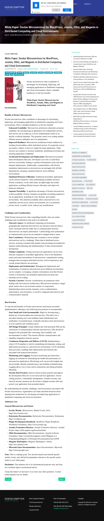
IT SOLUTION (94, 202)
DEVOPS (74, 209)
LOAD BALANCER (19, 74)
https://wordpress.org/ (17, 419)
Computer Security (77, 227)
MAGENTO (26, 72)
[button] (75, 4)
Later (56, 10)
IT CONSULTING (91, 160)
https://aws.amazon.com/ (18, 444)
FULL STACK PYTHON (78, 216)
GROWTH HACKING (78, 199)
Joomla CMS (92, 195)
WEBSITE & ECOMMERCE (79, 153)
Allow (67, 10)
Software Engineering (78, 160)
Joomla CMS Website (78, 220)
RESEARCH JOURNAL (78, 170)
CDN (12, 74)
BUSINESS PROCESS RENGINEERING (83, 213)
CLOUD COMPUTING (10, 72)
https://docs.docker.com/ (18, 413)
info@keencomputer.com (61, 508)
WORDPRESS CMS (77, 192)
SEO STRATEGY (90, 185)
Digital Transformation (78, 167)
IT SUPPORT (75, 206)
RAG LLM (89, 188)
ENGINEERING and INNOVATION (81, 156)
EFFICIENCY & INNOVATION (80, 202)
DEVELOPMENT (49, 72)
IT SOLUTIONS (88, 181)
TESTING (41, 72)
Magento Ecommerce (78, 188)
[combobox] (82, 143)
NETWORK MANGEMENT (79, 195)
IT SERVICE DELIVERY (92, 199)
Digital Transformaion (78, 174)
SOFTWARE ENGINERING (79, 177)
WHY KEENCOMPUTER (78, 163)
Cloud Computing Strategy (30, 69)
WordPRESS (34, 72)
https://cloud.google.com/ (19, 450)
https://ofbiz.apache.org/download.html (30, 430)
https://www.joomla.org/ (37, 425)
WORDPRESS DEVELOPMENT (80, 224)
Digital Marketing (77, 181)
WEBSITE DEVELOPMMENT (89, 206)
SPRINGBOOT (58, 72)
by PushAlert (37, 12)
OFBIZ (7, 74)
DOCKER (19, 72)
